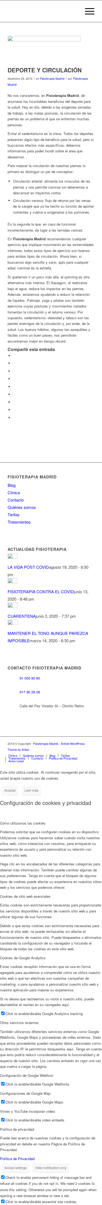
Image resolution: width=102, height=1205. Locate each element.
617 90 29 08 (30, 692)
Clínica (14, 492)
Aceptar (10, 790)
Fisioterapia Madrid (52, 78)
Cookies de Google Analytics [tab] (23, 957)
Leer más (31, 790)
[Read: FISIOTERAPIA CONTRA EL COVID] (12, 582)
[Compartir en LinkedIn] (14, 386)
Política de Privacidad (17, 1158)
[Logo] (42, 11)
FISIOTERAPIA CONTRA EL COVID (41, 591)
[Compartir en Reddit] (14, 409)
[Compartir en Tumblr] (14, 394)
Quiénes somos (22, 507)
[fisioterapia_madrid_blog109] (44, 50)
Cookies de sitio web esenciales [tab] (25, 896)
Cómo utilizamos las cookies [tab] (22, 823)
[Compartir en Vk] (14, 402)
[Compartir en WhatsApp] (14, 371)
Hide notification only (50, 1167)
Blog (12, 485)
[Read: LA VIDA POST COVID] (12, 557)
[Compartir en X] (14, 363)
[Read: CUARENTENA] (12, 606)
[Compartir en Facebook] (14, 355)
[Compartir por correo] (14, 417)
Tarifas (14, 514)
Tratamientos (19, 522)
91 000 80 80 (30, 678)
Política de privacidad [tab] (17, 1129)
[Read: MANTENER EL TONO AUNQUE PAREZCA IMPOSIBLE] (12, 623)
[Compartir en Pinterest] (14, 378)
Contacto (16, 500)
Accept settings (15, 1167)
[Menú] (86, 11)
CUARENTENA (22, 616)
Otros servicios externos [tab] (19, 1022)
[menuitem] (86, 11)
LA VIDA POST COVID (28, 567)
